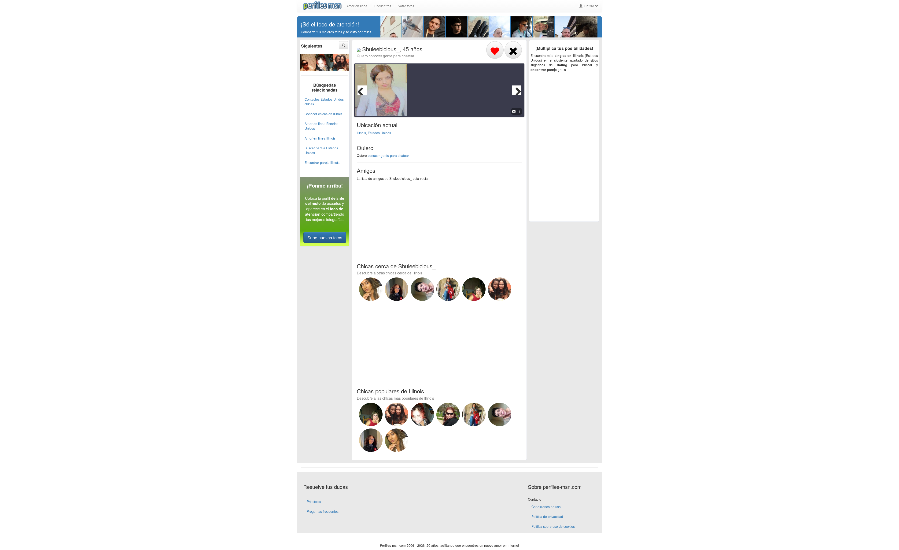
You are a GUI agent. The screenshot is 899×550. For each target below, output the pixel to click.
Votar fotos (406, 6)
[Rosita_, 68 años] (422, 289)
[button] (343, 45)
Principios (314, 501)
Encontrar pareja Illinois (322, 162)
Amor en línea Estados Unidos (321, 126)
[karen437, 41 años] (308, 61)
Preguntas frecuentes (323, 511)
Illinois (361, 132)
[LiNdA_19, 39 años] (448, 414)
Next (516, 90)
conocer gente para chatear (388, 155)
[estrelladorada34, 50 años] (324, 61)
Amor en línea (356, 6)
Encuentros (382, 6)
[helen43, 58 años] (341, 61)
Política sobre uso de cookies (553, 526)
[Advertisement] (436, 218)
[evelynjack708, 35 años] (371, 289)
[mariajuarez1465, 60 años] (396, 289)
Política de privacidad (547, 516)
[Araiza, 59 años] (474, 289)
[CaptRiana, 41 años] (448, 289)
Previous (362, 90)
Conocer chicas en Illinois (323, 113)
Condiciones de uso (546, 506)
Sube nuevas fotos (324, 237)
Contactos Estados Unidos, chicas (325, 101)
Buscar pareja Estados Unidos (321, 150)
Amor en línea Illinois (320, 138)
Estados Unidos (379, 132)
